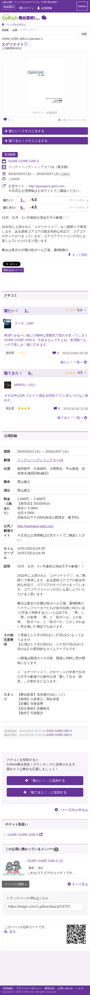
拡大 (12, 931)
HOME (5, 29)
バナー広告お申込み (15, 24)
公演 (14, 29)
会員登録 (46, 8)
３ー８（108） (24, 323)
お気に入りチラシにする (74, 120)
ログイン (28, 8)
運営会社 (50, 988)
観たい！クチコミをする (26, 131)
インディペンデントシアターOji (31, 167)
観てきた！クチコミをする (28, 141)
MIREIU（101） (25, 385)
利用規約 (8, 988)
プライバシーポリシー (29, 988)
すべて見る (80, 884)
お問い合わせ (65, 988)
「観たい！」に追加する (47, 780)
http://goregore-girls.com (47, 186)
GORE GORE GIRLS (23, 161)
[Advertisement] (45, 969)
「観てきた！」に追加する (47, 792)
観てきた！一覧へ (70, 418)
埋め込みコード (13, 270)
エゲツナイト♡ (15, 44)
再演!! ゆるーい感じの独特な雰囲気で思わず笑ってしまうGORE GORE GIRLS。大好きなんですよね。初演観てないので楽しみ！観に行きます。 (46, 339)
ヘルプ (80, 988)
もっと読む (80, 254)
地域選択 (8, 7)
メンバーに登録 (14, 884)
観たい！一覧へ (71, 362)
